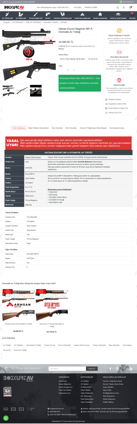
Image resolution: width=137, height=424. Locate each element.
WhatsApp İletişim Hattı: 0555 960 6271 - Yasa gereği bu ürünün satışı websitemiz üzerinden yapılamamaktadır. (80, 83)
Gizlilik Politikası (108, 402)
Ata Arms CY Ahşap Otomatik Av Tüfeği (51, 325)
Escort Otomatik (64, 345)
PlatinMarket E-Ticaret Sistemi (62, 421)
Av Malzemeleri (86, 387)
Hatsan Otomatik (99, 345)
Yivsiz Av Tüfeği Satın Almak (112, 381)
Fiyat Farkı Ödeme (65, 390)
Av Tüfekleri (18, 345)
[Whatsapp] (6, 418)
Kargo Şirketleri (108, 387)
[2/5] (61, 37)
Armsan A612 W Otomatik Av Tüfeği (18, 324)
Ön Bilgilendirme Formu (111, 393)
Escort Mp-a (127, 345)
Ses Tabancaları (86, 396)
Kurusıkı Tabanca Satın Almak (113, 384)
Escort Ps (7, 350)
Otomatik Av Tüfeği (34, 345)
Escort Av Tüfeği (20, 350)
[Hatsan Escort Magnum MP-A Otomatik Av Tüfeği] (29, 54)
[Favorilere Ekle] (32, 291)
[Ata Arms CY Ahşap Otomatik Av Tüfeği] (52, 305)
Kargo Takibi (107, 390)
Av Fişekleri (85, 384)
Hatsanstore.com (64, 393)
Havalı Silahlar (86, 390)
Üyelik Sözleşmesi (109, 399)
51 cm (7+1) (92, 59)
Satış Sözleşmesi (109, 396)
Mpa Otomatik (114, 345)
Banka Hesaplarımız (65, 387)
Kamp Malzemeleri (87, 399)
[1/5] (60, 37)
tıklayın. (61, 49)
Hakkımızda (63, 381)
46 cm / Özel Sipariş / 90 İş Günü (72, 59)
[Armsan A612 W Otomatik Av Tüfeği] (18, 305)
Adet (60, 66)
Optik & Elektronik (87, 393)
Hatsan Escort (49, 345)
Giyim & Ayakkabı (87, 402)
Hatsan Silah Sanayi (81, 345)
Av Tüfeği (7, 345)
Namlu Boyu (63, 55)
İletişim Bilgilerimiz (65, 384)
